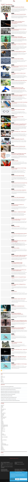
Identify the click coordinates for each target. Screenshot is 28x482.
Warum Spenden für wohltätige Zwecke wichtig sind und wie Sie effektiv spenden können (18, 154)
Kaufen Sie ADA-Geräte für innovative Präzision (18, 14)
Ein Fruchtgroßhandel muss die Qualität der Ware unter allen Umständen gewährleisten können (19, 124)
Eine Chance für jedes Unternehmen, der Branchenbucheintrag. (17, 205)
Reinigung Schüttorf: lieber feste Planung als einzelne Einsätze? (8, 394)
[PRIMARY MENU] (1, 1)
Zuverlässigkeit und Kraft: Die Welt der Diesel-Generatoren (18, 74)
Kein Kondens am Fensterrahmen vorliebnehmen (18, 190)
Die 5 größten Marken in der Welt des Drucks (18, 146)
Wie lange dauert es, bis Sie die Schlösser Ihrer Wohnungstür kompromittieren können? (18, 328)
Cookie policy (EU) (9, 481)
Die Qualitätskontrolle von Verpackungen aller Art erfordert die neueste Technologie (19, 95)
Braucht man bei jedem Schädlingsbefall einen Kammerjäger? (18, 285)
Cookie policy (18, 480)
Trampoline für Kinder (14, 160)
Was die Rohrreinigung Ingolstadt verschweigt (18, 51)
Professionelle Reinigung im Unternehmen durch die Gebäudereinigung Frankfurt (18, 270)
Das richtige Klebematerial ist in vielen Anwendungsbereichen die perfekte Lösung (18, 88)
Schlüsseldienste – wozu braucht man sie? (17, 306)
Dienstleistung (13, 13)
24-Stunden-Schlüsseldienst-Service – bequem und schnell (19, 350)
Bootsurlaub (13, 335)
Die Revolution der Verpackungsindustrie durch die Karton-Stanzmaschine (19, 66)
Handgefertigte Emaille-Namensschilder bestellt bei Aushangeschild (18, 241)
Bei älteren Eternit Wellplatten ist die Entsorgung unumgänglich (19, 364)
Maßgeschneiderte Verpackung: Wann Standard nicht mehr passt (8, 389)
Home (6, 481)
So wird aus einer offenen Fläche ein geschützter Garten (7, 386)
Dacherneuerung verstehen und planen (17, 58)
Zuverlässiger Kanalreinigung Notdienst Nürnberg (19, 233)
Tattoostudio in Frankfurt (15, 248)
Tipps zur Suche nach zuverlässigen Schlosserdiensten (16, 343)
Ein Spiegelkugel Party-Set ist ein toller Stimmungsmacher (17, 117)
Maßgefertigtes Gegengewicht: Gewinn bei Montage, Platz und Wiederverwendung (10, 392)
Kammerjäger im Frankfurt (15, 226)
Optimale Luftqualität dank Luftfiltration (17, 7)
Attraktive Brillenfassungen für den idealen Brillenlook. (18, 110)
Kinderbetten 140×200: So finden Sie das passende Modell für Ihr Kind (8, 397)
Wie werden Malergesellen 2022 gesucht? (17, 139)
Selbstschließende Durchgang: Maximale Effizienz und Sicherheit (18, 44)
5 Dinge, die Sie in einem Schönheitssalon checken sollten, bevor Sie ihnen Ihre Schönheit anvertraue (19, 321)
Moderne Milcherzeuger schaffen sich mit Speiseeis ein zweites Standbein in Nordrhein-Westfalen (19, 256)
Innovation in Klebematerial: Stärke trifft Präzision (19, 80)
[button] (26, 472)
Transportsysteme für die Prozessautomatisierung (19, 182)
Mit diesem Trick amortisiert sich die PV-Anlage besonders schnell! (18, 168)
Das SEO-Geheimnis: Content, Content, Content (18, 298)
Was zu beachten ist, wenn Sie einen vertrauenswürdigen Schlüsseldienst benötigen (18, 37)
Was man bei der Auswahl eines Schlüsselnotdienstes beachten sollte (17, 314)
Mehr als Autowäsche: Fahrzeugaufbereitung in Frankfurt (18, 277)
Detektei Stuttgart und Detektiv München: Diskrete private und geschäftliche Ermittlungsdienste (18, 22)
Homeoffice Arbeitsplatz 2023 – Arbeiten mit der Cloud (18, 132)
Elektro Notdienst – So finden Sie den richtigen (18, 211)
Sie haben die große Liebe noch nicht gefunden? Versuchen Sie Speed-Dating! (18, 219)
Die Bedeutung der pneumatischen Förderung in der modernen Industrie (18, 30)
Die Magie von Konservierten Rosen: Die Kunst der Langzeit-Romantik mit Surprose (10, 400)
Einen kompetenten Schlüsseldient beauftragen (18, 356)
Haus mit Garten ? (14, 291)
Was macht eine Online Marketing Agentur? (18, 197)
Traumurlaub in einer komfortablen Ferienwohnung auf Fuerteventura (19, 103)
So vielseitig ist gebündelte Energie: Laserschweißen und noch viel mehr (16, 263)
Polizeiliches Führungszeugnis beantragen (17, 175)
